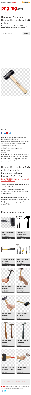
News (13, 381)
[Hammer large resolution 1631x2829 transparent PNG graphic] (23, 276)
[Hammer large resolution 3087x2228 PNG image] (23, 357)
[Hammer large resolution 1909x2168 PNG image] (8, 303)
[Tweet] (10, 133)
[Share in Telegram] (5, 133)
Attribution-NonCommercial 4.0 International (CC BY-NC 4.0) (13, 138)
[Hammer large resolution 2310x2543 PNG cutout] (8, 276)
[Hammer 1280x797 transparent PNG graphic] (8, 357)
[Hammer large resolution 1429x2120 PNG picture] (8, 330)
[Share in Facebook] (2, 133)
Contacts (10, 382)
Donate (18, 381)
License (9, 381)
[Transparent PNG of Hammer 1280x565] (23, 303)
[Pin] (7, 133)
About (3, 381)
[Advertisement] (15, 52)
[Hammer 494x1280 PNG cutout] (23, 330)
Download (8, 238)
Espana (14, 2)
